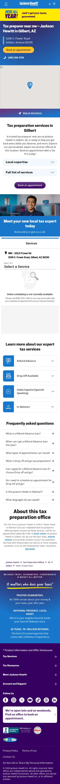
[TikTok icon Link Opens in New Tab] (38, 701)
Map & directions (30, 113)
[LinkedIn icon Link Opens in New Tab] (54, 701)
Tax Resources (11, 665)
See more (30, 548)
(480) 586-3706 (16, 57)
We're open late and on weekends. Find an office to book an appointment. (27, 713)
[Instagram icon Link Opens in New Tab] (13, 701)
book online (40, 533)
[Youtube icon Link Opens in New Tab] (30, 701)
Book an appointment (18, 49)
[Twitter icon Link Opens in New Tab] (21, 701)
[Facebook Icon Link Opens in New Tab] (5, 701)
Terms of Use (29, 750)
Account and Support (14, 683)
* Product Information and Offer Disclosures (27, 650)
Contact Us (9, 756)
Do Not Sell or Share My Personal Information (28, 762)
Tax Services (10, 656)
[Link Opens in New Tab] (17, 730)
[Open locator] (54, 4)
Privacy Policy (10, 750)
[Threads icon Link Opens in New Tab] (46, 701)
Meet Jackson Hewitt (15, 674)
